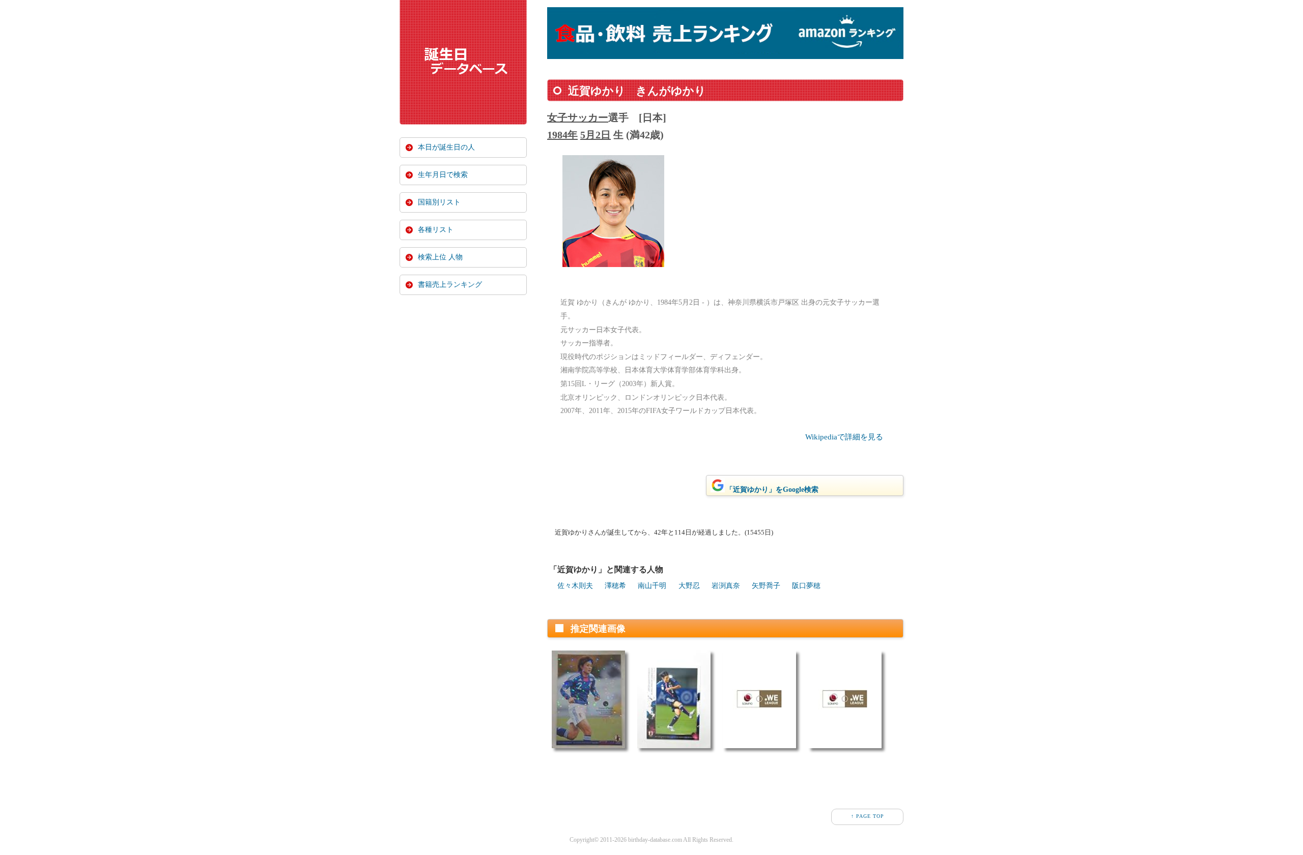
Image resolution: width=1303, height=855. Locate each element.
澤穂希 (615, 585)
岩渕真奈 (726, 585)
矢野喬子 (766, 585)
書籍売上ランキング (450, 284)
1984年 (562, 134)
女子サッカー (577, 117)
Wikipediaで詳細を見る (844, 437)
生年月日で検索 (443, 175)
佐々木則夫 (575, 585)
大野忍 (689, 585)
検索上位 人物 (440, 257)
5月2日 (595, 134)
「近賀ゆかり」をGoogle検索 (772, 489)
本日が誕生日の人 (446, 147)
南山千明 (652, 585)
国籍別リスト (439, 202)
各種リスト (436, 229)
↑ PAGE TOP (867, 816)
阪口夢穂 (806, 585)
